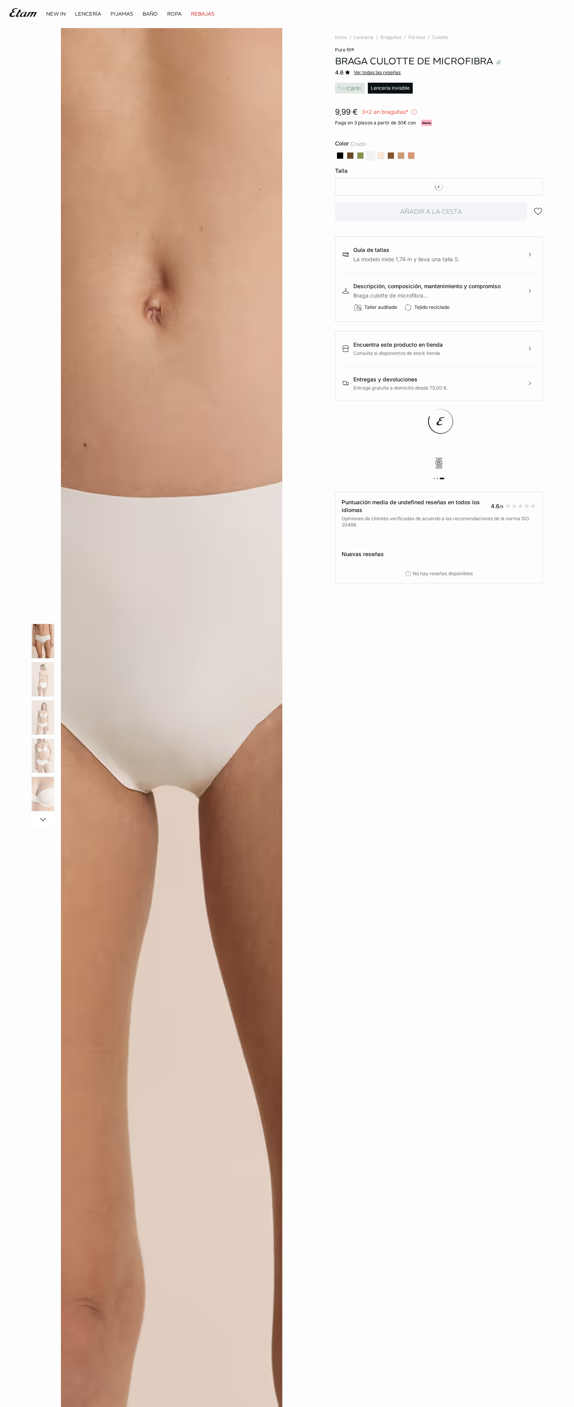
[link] (56, 14)
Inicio (341, 37)
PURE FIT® (344, 50)
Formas (416, 37)
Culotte (440, 37)
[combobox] (439, 187)
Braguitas (390, 37)
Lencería (363, 37)
